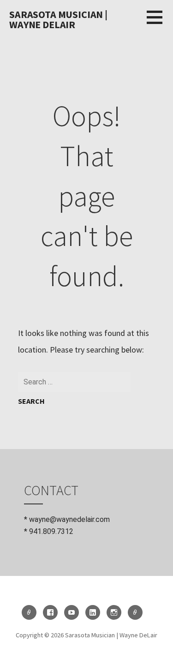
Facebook (50, 612)
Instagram (114, 612)
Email (29, 612)
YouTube (71, 612)
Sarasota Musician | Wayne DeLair (58, 19)
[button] (160, 22)
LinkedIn (92, 612)
